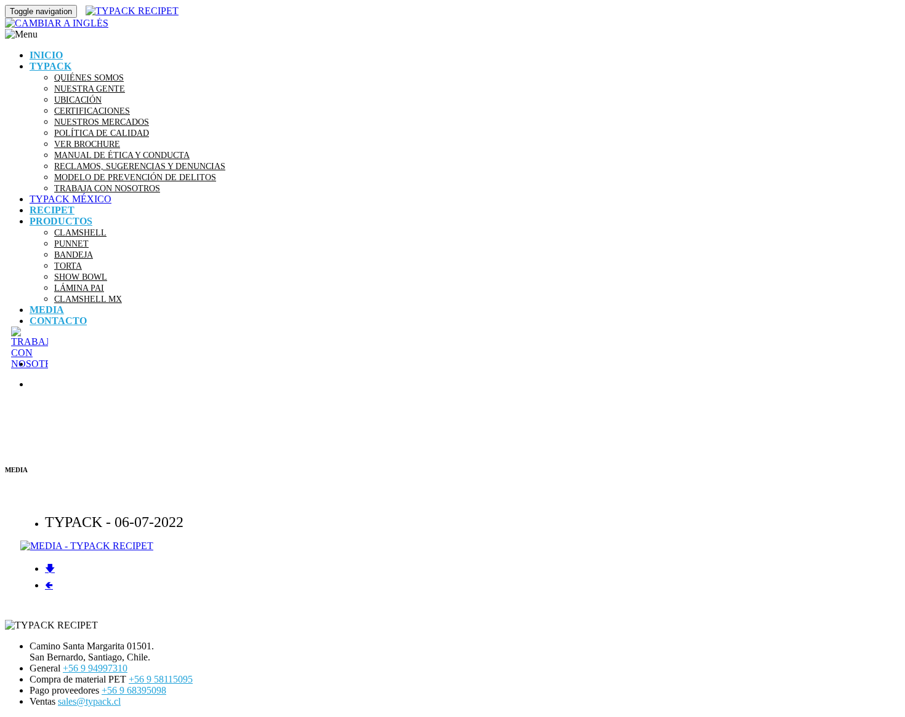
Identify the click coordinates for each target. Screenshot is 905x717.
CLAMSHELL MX (88, 299)
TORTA (68, 266)
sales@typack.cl (89, 701)
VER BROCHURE (87, 144)
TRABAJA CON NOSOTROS (107, 188)
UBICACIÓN (78, 100)
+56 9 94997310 (95, 668)
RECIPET (52, 210)
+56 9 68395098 (134, 690)
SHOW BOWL (80, 277)
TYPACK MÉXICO (70, 199)
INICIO (46, 55)
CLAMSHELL (80, 232)
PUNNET (71, 243)
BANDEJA (73, 254)
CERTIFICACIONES (92, 111)
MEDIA (47, 309)
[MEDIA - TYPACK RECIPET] (86, 546)
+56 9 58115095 (161, 679)
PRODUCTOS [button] (61, 221)
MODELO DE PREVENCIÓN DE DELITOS (135, 177)
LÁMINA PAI (79, 288)
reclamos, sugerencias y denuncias (139, 166)
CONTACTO (58, 320)
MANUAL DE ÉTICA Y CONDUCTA (122, 155)
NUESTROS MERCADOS (101, 122)
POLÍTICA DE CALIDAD (101, 133)
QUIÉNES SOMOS (89, 77)
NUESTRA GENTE (89, 88)
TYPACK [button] (50, 66)
